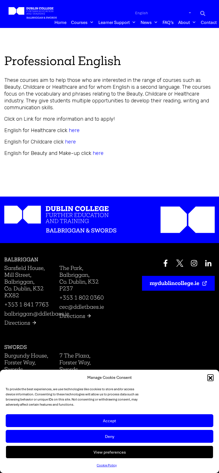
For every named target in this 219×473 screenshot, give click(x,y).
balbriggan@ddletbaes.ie (36, 313)
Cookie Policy (107, 465)
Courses (79, 22)
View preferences (110, 452)
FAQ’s (168, 22)
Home (60, 22)
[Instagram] (194, 264)
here (74, 130)
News (146, 22)
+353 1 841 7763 (26, 304)
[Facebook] (165, 264)
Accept (109, 420)
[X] (179, 264)
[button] (210, 377)
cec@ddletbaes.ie (81, 306)
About (184, 22)
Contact (209, 22)
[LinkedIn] (208, 264)
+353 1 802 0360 (81, 297)
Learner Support (114, 22)
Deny (109, 436)
